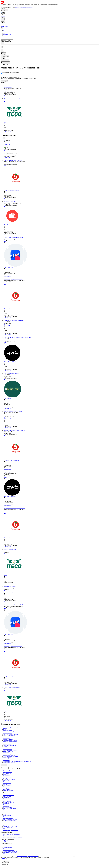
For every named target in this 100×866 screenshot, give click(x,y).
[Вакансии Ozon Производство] (51, 255)
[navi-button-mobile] (2, 28)
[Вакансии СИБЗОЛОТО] (51, 389)
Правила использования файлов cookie (24, 7)
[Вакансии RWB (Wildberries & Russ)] (51, 353)
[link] (3, 20)
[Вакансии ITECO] (51, 112)
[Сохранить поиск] (2, 47)
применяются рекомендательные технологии (27, 856)
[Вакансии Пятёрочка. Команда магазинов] (51, 178)
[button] (2, 23)
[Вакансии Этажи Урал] (51, 216)
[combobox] (7, 40)
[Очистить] (2, 43)
